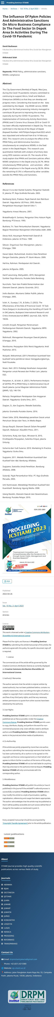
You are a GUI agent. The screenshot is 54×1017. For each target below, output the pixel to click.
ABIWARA (8, 884)
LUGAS (7, 928)
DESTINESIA (9, 892)
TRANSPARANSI (10, 943)
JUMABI (7, 904)
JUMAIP (7, 908)
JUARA (6, 900)
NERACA (7, 932)
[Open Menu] (2, 2)
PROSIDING (9, 936)
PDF (8, 581)
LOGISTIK (8, 924)
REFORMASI (9, 939)
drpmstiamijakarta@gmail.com (23, 959)
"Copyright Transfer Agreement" (15, 823)
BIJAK (6, 888)
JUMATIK (7, 912)
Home (5, 8)
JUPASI (7, 916)
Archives (14, 8)
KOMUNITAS (9, 920)
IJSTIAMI (7, 896)
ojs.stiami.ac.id (18, 968)
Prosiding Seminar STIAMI (18, 2)
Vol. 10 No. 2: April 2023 (29, 8)
